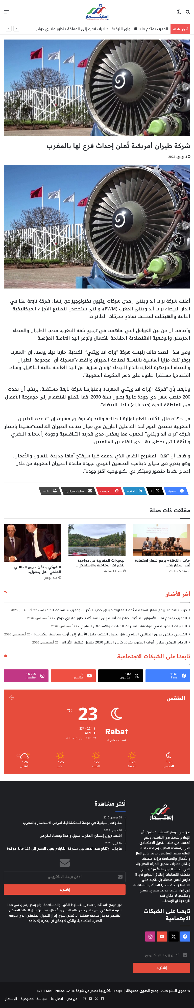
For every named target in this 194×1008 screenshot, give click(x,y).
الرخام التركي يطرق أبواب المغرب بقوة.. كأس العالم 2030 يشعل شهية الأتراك (124, 642)
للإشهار (11, 999)
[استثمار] (97, 12)
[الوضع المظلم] (178, 14)
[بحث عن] (187, 14)
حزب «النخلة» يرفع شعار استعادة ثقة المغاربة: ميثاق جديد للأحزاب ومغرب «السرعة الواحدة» (113, 610)
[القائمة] (6, 14)
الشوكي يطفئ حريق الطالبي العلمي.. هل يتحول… (37, 569)
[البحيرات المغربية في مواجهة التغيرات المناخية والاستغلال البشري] (97, 540)
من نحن (71, 999)
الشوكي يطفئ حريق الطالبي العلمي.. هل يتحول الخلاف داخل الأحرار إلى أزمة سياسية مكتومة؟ (110, 634)
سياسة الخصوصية (33, 999)
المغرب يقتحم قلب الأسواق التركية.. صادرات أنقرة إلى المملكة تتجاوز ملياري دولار (102, 29)
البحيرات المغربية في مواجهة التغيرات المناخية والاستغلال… (101, 562)
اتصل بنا (57, 999)
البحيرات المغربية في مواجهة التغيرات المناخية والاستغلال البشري (134, 626)
